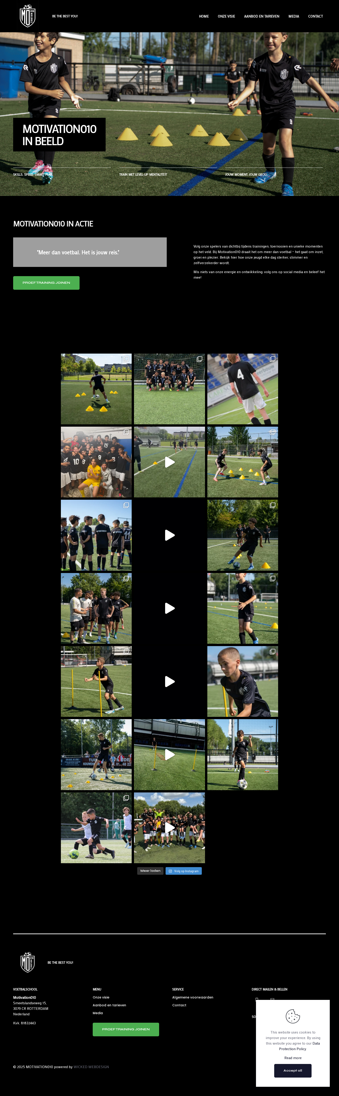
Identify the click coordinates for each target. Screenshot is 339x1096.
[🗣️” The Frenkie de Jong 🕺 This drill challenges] (169, 608)
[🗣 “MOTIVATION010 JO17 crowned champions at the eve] (96, 462)
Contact (179, 1005)
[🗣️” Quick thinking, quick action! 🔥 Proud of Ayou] (242, 535)
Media (98, 1013)
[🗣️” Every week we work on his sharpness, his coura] (96, 681)
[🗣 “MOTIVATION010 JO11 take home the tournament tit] (169, 389)
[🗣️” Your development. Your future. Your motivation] (96, 535)
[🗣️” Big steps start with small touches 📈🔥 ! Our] (242, 754)
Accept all (293, 1070)
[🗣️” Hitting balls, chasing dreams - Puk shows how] (242, 681)
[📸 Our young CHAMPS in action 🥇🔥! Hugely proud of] (96, 827)
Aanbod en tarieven (109, 1005)
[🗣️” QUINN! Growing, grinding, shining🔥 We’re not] (242, 608)
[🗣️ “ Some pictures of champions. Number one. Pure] (242, 389)
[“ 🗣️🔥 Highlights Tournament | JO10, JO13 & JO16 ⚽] (169, 827)
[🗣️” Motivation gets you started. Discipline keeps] (96, 608)
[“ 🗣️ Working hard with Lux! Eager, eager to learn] (169, 754)
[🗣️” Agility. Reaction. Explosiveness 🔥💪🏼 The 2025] (242, 462)
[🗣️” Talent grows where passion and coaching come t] (169, 681)
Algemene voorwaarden (192, 997)
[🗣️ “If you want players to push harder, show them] (96, 389)
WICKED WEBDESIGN (91, 1066)
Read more (293, 1057)
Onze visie (101, 997)
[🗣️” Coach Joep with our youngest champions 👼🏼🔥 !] (96, 754)
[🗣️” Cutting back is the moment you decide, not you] (169, 535)
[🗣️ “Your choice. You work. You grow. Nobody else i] (169, 462)
